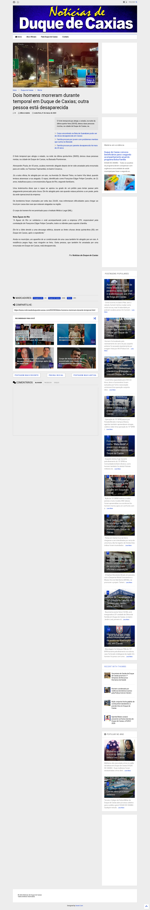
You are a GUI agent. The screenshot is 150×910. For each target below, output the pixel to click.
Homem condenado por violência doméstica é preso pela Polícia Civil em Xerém (122, 691)
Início (19, 37)
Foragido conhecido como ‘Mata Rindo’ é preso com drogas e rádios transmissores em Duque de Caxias (119, 447)
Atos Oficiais (31, 37)
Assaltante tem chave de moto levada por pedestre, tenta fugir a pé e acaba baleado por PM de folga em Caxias (119, 290)
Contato (65, 37)
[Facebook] (14, 2)
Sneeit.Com (79, 905)
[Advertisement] (32, 133)
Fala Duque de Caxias (49, 37)
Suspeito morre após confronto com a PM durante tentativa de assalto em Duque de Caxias (117, 486)
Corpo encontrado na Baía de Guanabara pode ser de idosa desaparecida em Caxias (76, 134)
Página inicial (56, 375)
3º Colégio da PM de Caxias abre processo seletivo (118, 791)
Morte (40, 90)
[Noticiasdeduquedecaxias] (22, 2)
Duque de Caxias (27, 90)
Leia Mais (112, 390)
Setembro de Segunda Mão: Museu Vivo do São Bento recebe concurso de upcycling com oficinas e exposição (119, 563)
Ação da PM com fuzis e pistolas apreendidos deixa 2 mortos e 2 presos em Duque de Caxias (119, 407)
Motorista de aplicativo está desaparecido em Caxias (71, 339)
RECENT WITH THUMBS (115, 666)
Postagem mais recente (27, 375)
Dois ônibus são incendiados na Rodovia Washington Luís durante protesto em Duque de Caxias (119, 526)
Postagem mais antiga (85, 375)
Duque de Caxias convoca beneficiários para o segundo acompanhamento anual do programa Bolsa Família (117, 156)
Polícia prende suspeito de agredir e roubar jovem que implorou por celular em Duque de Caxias (119, 329)
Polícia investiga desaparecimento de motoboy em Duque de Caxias (34, 339)
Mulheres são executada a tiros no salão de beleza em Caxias (119, 754)
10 (108, 629)
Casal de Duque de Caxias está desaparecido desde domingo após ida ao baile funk (34, 361)
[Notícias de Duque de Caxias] (75, 31)
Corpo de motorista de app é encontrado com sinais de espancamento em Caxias (71, 361)
